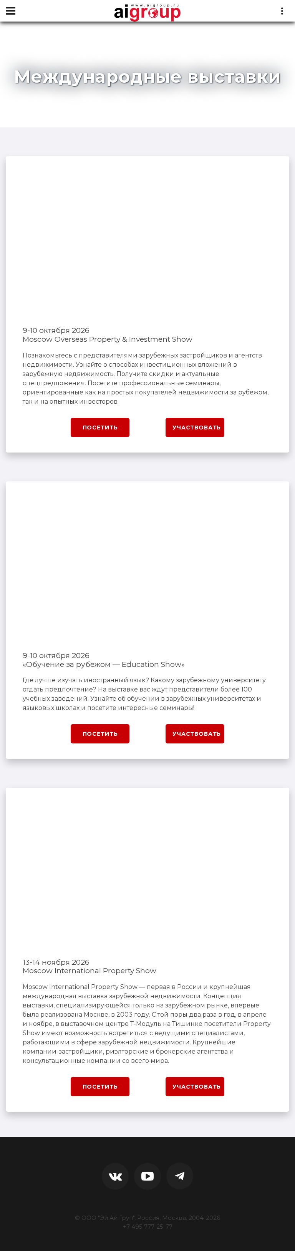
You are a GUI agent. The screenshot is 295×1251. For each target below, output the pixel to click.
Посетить (100, 427)
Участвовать (196, 427)
